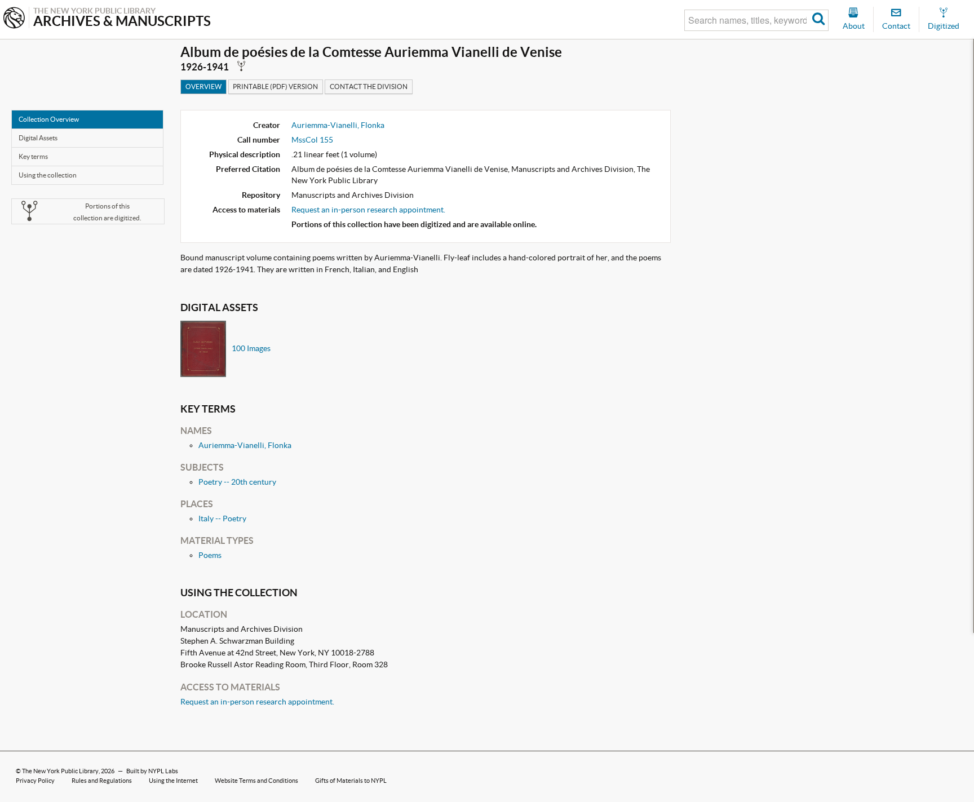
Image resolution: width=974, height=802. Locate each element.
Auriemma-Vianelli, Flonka (337, 125)
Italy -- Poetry (222, 518)
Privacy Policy (35, 780)
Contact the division (369, 86)
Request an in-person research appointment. (368, 209)
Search (819, 20)
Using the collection (48, 175)
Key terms (33, 156)
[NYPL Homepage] (14, 19)
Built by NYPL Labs (152, 771)
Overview (203, 86)
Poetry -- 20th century (237, 481)
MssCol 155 (312, 139)
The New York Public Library (60, 771)
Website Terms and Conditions (256, 780)
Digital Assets (38, 137)
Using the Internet (173, 780)
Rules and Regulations (102, 780)
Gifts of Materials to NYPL (351, 780)
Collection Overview (49, 119)
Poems (210, 555)
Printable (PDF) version (275, 86)
